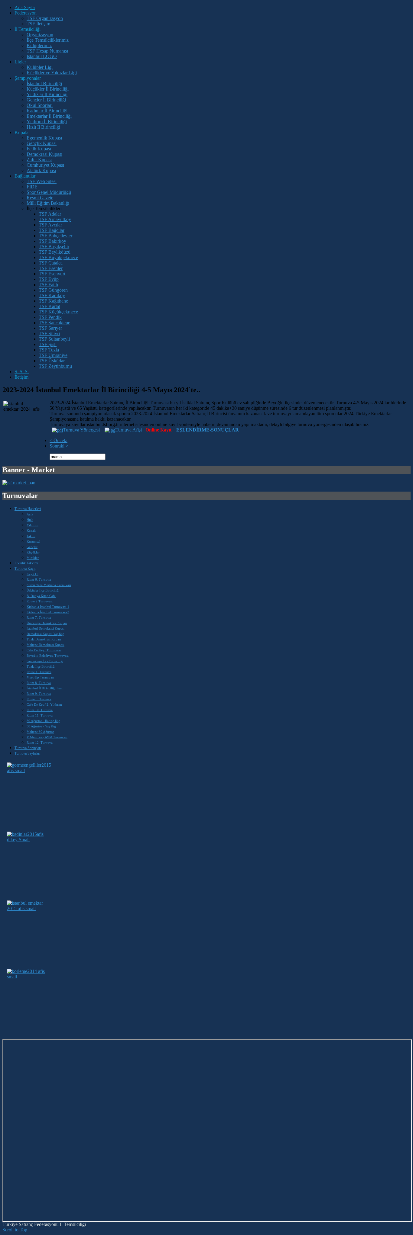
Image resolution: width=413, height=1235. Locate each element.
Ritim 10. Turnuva (40, 710)
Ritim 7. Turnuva (39, 617)
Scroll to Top (14, 1229)
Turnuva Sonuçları (28, 748)
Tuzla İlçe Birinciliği (41, 666)
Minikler (33, 558)
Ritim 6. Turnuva (39, 579)
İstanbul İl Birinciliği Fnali (45, 688)
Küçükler (33, 552)
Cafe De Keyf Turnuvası (44, 650)
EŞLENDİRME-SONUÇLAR (207, 429)
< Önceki (58, 440)
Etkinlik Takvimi (26, 563)
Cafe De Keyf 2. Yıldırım (44, 704)
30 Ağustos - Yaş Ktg (41, 726)
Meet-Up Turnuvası (40, 677)
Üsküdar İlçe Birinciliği (43, 590)
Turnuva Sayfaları (27, 753)
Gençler (32, 547)
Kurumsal (33, 541)
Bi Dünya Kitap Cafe (41, 596)
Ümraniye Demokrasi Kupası (47, 623)
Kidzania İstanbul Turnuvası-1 (48, 606)
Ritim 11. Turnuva (40, 715)
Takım (31, 536)
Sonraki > (59, 445)
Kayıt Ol (32, 574)
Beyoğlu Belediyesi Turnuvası (48, 655)
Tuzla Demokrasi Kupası (44, 639)
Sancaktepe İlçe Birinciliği (45, 661)
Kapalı (31, 530)
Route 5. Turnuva (39, 699)
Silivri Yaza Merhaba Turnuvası (49, 585)
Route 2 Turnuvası (40, 601)
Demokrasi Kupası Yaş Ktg (45, 634)
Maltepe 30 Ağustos (40, 731)
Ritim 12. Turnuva (40, 742)
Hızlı (30, 519)
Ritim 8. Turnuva (39, 683)
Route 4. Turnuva (39, 672)
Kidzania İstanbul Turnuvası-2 (48, 612)
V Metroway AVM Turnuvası (47, 737)
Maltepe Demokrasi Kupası (45, 644)
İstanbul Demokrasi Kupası (45, 628)
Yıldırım (32, 525)
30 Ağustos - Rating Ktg (43, 721)
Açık (30, 514)
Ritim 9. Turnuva (39, 693)
